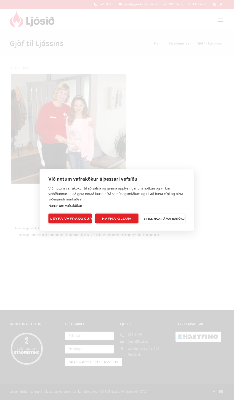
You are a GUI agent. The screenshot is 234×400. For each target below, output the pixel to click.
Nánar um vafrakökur (65, 205)
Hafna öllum (117, 218)
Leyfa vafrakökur (71, 218)
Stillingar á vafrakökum (165, 218)
